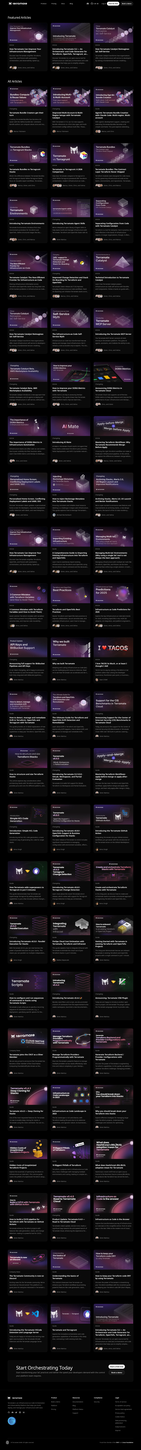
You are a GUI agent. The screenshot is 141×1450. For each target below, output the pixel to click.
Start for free (113, 4)
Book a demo (127, 4)
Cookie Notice (120, 1417)
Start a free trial (116, 1367)
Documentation (78, 1402)
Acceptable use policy (122, 1406)
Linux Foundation (127, 1442)
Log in (104, 4)
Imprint (117, 1430)
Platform (54, 1406)
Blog (71, 4)
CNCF (117, 1442)
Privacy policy (119, 1413)
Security (97, 1402)
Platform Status (78, 1409)
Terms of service (120, 1402)
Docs (63, 4)
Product (43, 4)
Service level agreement (123, 1409)
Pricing (53, 4)
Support (75, 1413)
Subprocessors (120, 1427)
